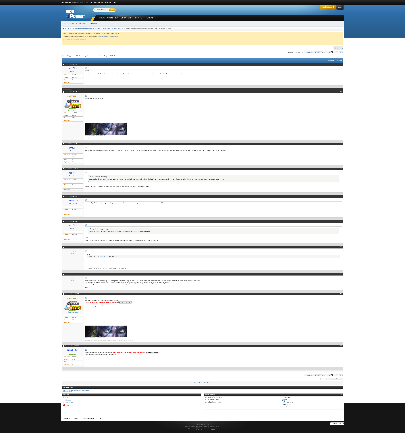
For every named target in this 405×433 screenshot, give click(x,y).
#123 (341, 143)
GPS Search (126, 18)
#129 (341, 294)
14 (334, 52)
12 (329, 52)
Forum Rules (139, 18)
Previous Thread (198, 383)
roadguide (87, 390)
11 (326, 52)
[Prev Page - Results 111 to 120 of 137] (321, 52)
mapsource (73, 390)
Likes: (338, 48)
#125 (341, 196)
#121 (341, 64)
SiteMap (76, 418)
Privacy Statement (88, 418)
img (69, 390)
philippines (80, 390)
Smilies (284, 399)
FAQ (64, 23)
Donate (150, 18)
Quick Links (93, 23)
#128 (341, 274)
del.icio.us (68, 400)
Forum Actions (81, 23)
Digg (66, 397)
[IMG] (283, 401)
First (318, 52)
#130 (341, 345)
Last (340, 52)
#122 (341, 91)
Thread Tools (331, 60)
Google (67, 405)
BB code (284, 397)
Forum (102, 18)
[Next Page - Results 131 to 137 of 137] (337, 52)
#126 (341, 221)
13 (332, 52)
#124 (341, 168)
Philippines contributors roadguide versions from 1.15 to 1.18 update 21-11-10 (91, 56)
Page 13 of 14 (310, 52)
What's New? (112, 18)
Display (339, 60)
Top (341, 379)
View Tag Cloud (67, 391)
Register (103, 256)
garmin (65, 390)
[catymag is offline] (73, 110)
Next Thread (207, 383)
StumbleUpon (69, 402)
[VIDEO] (284, 402)
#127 (341, 247)
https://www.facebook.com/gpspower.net (108, 36)
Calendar (71, 23)
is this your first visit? (79, 2)
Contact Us (66, 418)
